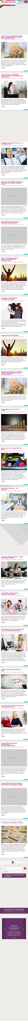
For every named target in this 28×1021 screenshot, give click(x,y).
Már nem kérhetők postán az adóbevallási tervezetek (10, 222)
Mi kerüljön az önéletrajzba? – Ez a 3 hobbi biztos (12, 143)
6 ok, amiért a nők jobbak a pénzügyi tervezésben (9, 593)
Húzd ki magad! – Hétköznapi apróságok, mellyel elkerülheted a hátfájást (12, 76)
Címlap (23, 871)
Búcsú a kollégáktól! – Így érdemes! (9, 489)
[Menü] (25, 2)
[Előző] (4, 928)
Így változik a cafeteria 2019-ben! (11, 822)
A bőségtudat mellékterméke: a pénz (11, 670)
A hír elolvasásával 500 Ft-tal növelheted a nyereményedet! (12, 39)
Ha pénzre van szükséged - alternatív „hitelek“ (9, 299)
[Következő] (24, 928)
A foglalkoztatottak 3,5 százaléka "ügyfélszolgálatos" (12, 706)
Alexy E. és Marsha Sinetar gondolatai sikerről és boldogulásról (9, 259)
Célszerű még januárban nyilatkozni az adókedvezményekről (9, 744)
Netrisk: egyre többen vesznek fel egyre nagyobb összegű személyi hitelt (12, 183)
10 (23, 862)
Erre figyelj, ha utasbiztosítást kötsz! (11, 449)
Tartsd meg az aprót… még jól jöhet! (10, 410)
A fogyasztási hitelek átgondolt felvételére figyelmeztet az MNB (11, 784)
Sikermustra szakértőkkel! (10, 335)
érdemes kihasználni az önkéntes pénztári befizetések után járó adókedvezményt (12, 373)
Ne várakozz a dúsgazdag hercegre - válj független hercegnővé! (12, 630)
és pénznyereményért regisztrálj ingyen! (14, 911)
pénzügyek (26, 70)
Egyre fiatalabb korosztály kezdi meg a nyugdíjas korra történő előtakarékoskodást (12, 37)
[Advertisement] (14, 21)
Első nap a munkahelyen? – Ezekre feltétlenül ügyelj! (12, 557)
